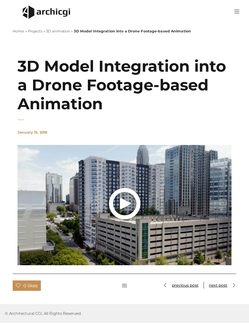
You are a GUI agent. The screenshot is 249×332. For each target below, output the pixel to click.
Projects (35, 31)
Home (18, 31)
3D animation (58, 31)
